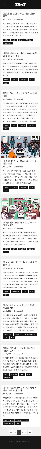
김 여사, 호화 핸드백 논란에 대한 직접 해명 (20, 263)
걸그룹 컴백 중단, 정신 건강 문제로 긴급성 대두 (20, 223)
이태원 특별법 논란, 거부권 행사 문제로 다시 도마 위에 (20, 389)
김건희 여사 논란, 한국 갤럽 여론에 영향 (20, 94)
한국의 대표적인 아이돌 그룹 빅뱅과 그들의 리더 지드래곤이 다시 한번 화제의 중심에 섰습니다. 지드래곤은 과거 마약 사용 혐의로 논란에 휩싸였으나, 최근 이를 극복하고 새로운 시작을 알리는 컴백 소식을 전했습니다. (20, 364)
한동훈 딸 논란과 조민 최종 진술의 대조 (19, 15)
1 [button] (18, 432)
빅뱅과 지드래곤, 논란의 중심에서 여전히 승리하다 (19, 349)
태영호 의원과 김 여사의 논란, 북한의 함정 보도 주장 (20, 54)
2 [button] (22, 432)
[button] (26, 432)
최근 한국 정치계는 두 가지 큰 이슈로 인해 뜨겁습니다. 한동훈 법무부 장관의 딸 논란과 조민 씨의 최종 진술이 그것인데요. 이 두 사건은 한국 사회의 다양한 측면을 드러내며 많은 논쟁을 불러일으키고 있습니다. (20, 29)
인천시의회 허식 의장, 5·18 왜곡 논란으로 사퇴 (20, 306)
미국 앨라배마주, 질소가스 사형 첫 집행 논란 (19, 162)
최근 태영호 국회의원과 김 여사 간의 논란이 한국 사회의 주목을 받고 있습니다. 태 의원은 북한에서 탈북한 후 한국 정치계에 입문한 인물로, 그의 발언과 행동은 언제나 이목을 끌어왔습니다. (20, 69)
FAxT (20, 4)
